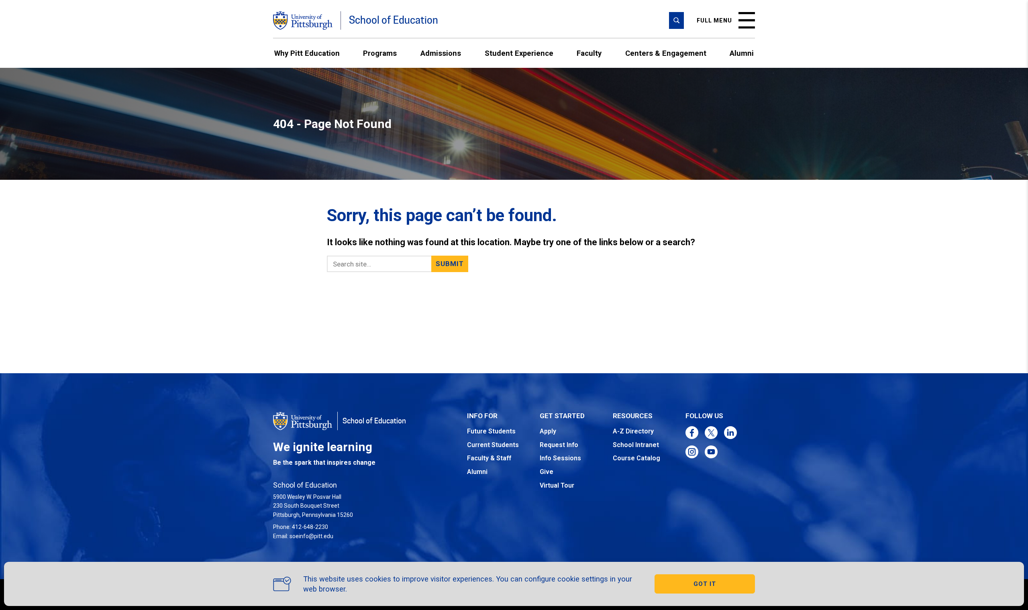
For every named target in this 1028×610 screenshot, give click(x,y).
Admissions (440, 53)
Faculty (589, 53)
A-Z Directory (633, 431)
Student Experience (519, 53)
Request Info (559, 445)
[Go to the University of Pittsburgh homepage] (302, 20)
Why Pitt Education (307, 53)
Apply (548, 431)
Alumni (742, 53)
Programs (380, 53)
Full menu (714, 20)
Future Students (491, 431)
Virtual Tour (557, 485)
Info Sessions (560, 458)
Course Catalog (636, 458)
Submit (450, 264)
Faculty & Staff (489, 458)
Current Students (493, 445)
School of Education (393, 20)
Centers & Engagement (665, 53)
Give (546, 472)
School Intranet (636, 445)
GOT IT (704, 584)
